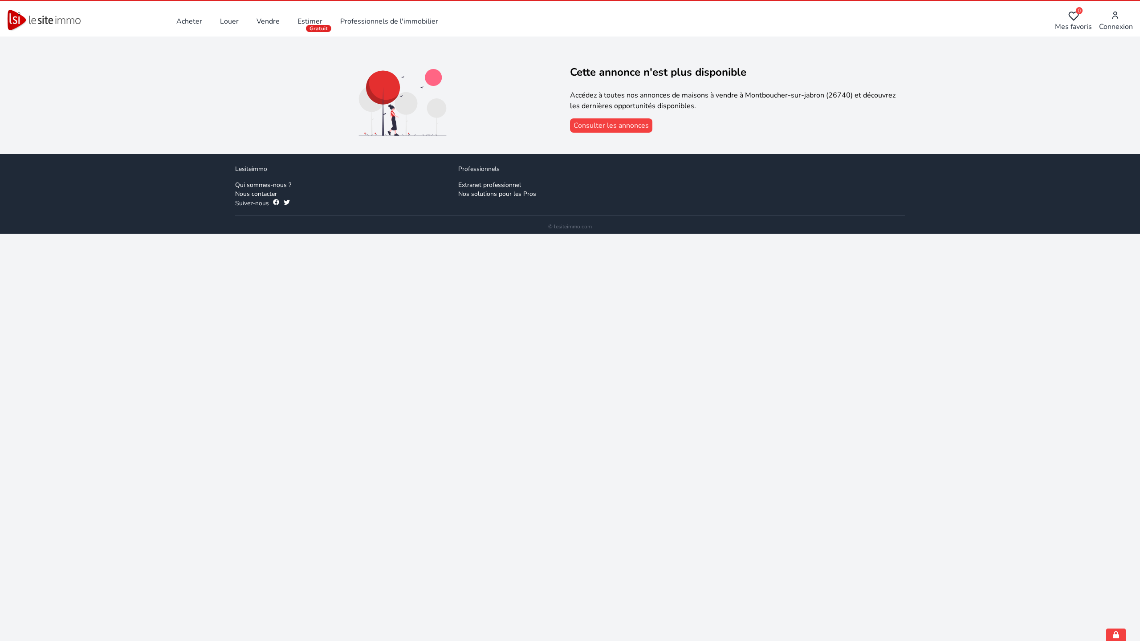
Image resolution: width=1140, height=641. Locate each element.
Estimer (309, 21)
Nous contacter (256, 194)
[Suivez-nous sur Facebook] (276, 203)
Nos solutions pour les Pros (497, 194)
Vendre (268, 21)
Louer (229, 21)
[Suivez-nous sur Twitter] (286, 203)
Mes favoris (1073, 21)
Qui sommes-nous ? (263, 185)
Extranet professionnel (489, 185)
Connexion (1116, 27)
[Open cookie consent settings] (1116, 635)
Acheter (189, 21)
